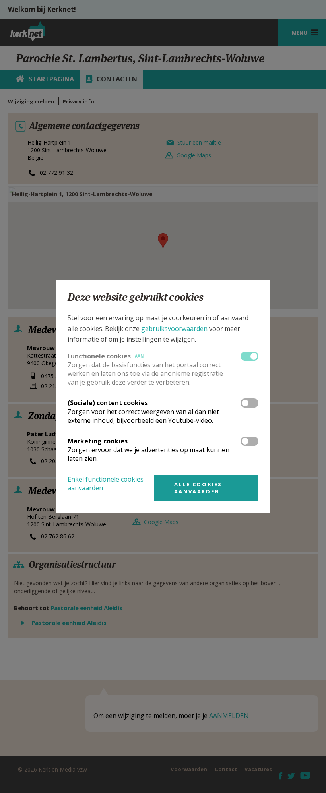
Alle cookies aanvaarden (198, 488)
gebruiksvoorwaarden (174, 328)
